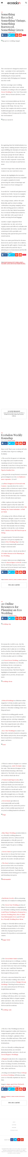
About (14, 1122)
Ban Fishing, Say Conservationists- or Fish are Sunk (14, 509)
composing (10, 263)
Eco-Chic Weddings (8, 731)
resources (22, 1096)
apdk (2, 1087)
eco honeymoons (17, 263)
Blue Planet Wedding (9, 833)
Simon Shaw (8, 1087)
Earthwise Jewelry (8, 898)
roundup (19, 579)
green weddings (21, 263)
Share (5, 35)
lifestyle (11, 579)
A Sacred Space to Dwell (13, 562)
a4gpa (8, 1084)
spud (12, 1084)
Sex (2, 12)
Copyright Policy (14, 1130)
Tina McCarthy (11, 440)
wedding (3, 1097)
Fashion (6, 579)
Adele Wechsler (17, 766)
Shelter (24, 579)
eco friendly (7, 1096)
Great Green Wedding (11, 660)
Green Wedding (6, 92)
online (17, 1096)
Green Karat (6, 801)
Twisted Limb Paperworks (10, 780)
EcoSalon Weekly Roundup (11, 436)
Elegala (4, 1059)
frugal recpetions (12, 263)
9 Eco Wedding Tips (12, 542)
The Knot (5, 863)
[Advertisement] (14, 347)
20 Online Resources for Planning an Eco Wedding (11, 608)
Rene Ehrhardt (19, 1084)
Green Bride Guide (11, 958)
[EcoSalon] (14, 2)
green (12, 1096)
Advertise (14, 1124)
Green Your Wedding (12, 905)
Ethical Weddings (7, 700)
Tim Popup (16, 1087)
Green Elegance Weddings (9, 1054)
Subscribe (14, 1127)
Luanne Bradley (12, 32)
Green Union (6, 851)
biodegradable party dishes (11, 262)
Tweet (12, 35)
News (15, 579)
